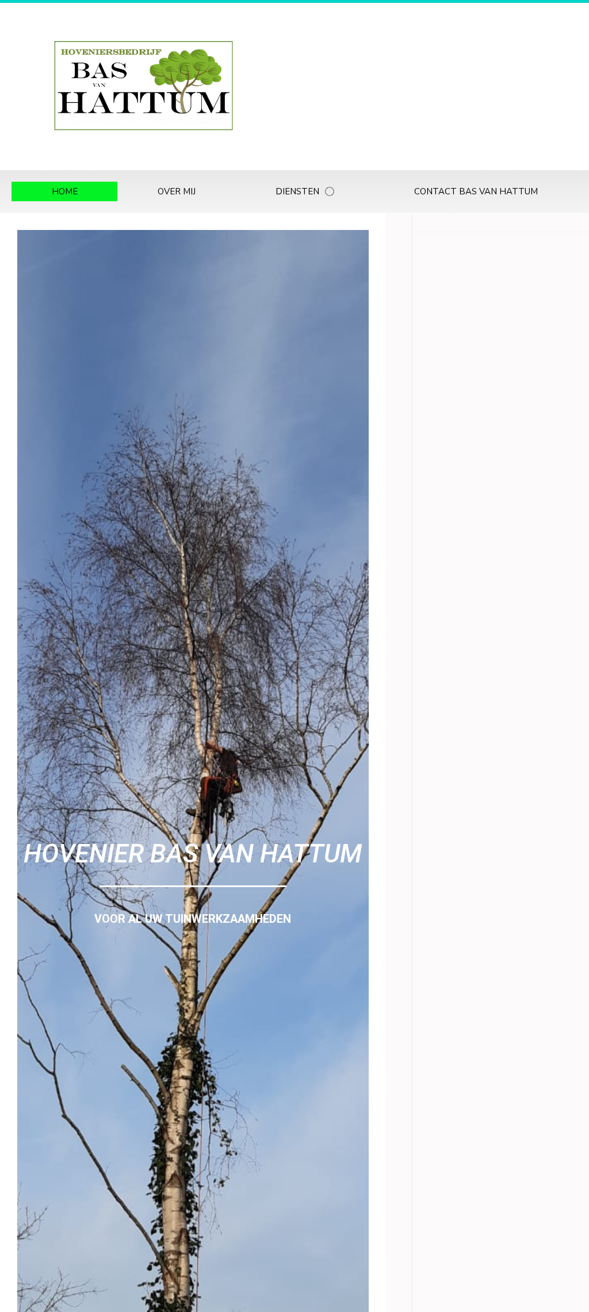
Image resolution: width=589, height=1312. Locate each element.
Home (65, 191)
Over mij (177, 191)
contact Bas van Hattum (476, 191)
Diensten (297, 191)
